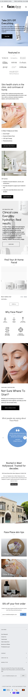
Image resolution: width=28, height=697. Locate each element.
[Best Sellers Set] (14, 280)
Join (23, 614)
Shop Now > (4, 299)
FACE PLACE (6, 686)
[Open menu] (3, 7)
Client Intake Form (5, 641)
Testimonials (4, 639)
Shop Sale (7, 36)
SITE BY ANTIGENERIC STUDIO (19, 686)
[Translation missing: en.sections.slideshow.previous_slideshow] (3, 437)
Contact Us (3, 636)
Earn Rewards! (4, 634)
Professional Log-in (5, 646)
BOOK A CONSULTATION (10, 407)
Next (26, 280)
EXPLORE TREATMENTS (9, 146)
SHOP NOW (11, 244)
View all (14, 304)
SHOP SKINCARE (7, 196)
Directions (14, 484)
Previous (1, 280)
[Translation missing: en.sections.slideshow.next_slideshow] (25, 437)
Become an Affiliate (5, 644)
